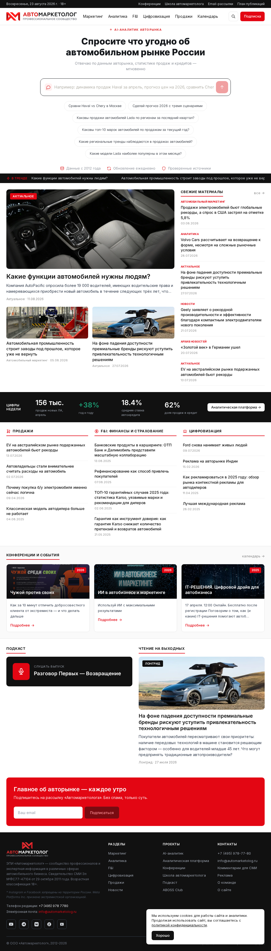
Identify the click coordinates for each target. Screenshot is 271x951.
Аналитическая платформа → (236, 407)
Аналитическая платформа (186, 861)
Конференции (149, 4)
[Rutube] (62, 924)
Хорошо (163, 935)
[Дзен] (49, 924)
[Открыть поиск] (233, 16)
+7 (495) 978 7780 (53, 906)
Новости (115, 890)
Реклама (225, 875)
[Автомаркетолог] (41, 16)
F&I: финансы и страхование (132, 431)
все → (259, 193)
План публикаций (251, 4)
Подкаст (170, 882)
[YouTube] (11, 924)
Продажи (183, 16)
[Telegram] (24, 924)
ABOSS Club (173, 890)
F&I (135, 16)
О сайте (224, 890)
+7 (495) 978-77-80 (234, 853)
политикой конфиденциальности (179, 925)
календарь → (253, 556)
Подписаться (102, 812)
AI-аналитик (173, 853)
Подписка (252, 16)
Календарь (208, 16)
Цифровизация (156, 16)
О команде (227, 882)
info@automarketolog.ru (57, 912)
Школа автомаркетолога (184, 4)
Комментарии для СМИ (237, 868)
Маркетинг (93, 16)
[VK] (36, 924)
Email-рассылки (220, 4)
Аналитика (117, 16)
